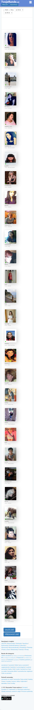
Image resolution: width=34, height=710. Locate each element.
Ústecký (21, 649)
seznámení (4, 665)
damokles (4, 683)
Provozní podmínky (27, 691)
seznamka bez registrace (25, 671)
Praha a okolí (6, 649)
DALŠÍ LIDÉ (9, 630)
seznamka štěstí (12, 671)
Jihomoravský (11, 643)
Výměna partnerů (25, 659)
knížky (13, 683)
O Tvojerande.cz (12, 689)
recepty (8, 681)
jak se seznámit (23, 665)
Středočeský (14, 649)
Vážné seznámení (6, 655)
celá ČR (3, 643)
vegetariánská (5, 667)
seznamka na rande (7, 679)
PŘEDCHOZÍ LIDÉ (12, 634)
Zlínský (27, 649)
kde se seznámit (6, 673)
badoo (10, 669)
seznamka (17, 679)
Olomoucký (4, 647)
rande (17, 669)
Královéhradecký (14, 645)
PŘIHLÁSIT (5, 4)
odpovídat (24, 681)
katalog (30, 679)
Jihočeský (19, 643)
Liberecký (22, 645)
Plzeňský (29, 647)
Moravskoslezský (14, 647)
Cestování (10, 659)
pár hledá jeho (8, 661)
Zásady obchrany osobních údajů (10, 691)
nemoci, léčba (16, 681)
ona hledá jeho (20, 655)
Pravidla (3, 689)
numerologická (21, 667)
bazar (3, 681)
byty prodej (24, 679)
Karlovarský (4, 645)
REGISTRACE (13, 4)
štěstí (16, 665)
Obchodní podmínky (23, 689)
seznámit (11, 665)
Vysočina (25, 643)
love (9, 683)
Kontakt (25, 687)
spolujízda (16, 659)
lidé (14, 669)
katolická (13, 667)
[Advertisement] (17, 23)
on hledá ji (14, 655)
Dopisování (20, 657)
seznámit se (24, 669)
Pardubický (23, 647)
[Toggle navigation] (30, 2)
